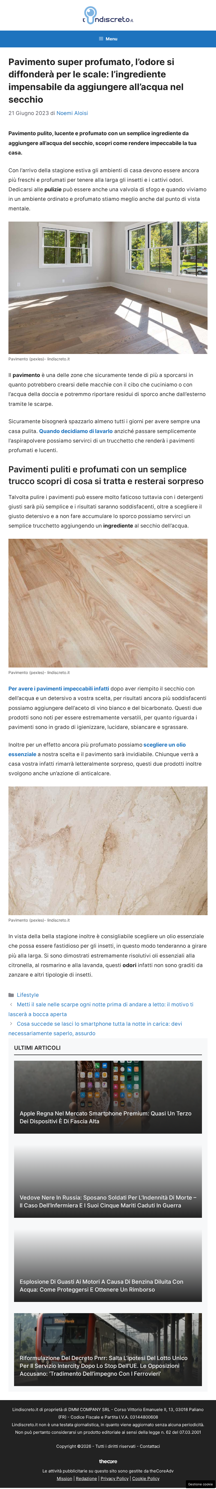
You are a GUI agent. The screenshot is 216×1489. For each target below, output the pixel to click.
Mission (64, 1478)
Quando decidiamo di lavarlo (76, 431)
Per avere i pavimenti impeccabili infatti (58, 688)
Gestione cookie (200, 1484)
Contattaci (150, 1446)
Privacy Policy (115, 1478)
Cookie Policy (145, 1478)
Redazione (86, 1478)
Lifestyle (28, 995)
